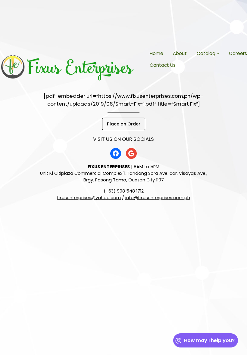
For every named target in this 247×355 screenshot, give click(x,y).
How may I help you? (209, 340)
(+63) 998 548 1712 (124, 191)
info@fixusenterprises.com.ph (157, 198)
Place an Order (123, 124)
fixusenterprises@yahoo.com (89, 198)
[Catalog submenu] (218, 53)
